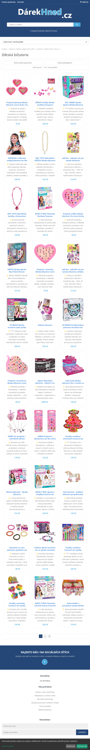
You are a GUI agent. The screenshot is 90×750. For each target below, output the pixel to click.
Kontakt (20, 2)
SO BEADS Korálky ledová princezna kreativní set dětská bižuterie (73, 327)
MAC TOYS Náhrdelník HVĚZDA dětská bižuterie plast (44, 160)
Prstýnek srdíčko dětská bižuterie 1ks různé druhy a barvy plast (73, 216)
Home (4, 49)
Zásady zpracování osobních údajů (45, 703)
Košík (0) (84, 2)
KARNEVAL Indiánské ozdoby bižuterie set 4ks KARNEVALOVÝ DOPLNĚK (17, 160)
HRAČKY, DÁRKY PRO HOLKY (48, 49)
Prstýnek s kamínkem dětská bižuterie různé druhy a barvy (16, 383)
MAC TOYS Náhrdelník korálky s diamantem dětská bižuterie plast (17, 216)
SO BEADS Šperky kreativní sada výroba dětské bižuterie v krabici (17, 327)
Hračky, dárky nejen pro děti (22, 49)
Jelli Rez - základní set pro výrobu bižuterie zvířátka (73, 270)
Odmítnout (70, 746)
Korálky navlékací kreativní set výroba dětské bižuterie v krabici (73, 549)
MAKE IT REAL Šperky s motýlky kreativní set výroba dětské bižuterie (45, 494)
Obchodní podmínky (45, 699)
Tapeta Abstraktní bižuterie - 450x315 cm (45, 381)
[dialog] (45, 744)
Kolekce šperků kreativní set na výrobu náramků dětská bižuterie (45, 549)
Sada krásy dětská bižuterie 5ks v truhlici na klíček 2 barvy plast (73, 383)
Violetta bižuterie (45, 325)
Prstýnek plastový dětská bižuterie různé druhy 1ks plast (17, 104)
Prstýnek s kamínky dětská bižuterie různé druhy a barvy (44, 271)
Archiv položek (45, 706)
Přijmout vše (82, 746)
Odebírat (82, 732)
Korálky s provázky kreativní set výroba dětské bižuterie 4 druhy (17, 605)
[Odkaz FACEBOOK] (44, 662)
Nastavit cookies (8, 746)
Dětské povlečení (45, 710)
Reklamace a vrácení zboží (45, 695)
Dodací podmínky (9, 2)
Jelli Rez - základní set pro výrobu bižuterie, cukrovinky (73, 160)
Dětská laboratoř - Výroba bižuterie (17, 493)
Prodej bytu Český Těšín (45, 713)
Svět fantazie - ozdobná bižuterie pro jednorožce (73, 493)
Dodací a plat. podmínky (45, 692)
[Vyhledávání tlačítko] (77, 25)
